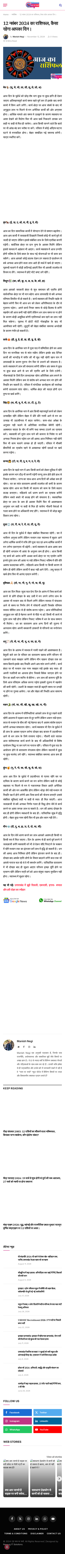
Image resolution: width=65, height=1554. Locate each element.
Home (6, 14)
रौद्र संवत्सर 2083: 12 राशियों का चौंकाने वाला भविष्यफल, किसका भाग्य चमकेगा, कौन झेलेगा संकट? (29, 1133)
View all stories (54, 1456)
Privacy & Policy (38, 1529)
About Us (19, 1529)
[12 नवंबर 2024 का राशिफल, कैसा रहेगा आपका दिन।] (32, 78)
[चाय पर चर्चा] (32, 5)
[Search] (60, 5)
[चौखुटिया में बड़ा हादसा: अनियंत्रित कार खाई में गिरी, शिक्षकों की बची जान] (9, 1276)
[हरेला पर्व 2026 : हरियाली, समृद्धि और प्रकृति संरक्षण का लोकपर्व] (9, 1371)
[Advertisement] (32, 180)
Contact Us (54, 1533)
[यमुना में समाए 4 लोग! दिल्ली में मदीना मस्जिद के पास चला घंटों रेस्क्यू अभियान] (9, 1307)
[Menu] (5, 5)
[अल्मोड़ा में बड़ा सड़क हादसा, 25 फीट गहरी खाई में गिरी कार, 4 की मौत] (9, 1387)
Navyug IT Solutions (13, 1544)
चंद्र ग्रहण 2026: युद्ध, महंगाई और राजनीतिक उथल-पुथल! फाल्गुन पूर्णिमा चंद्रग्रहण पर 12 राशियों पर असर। (32, 1226)
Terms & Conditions (15, 1533)
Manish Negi (18, 36)
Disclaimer (37, 1533)
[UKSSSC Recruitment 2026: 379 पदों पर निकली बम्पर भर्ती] (9, 1323)
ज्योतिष (14, 14)
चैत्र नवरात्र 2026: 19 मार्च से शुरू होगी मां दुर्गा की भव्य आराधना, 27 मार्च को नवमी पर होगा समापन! (32, 1180)
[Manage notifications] (6, 1547)
